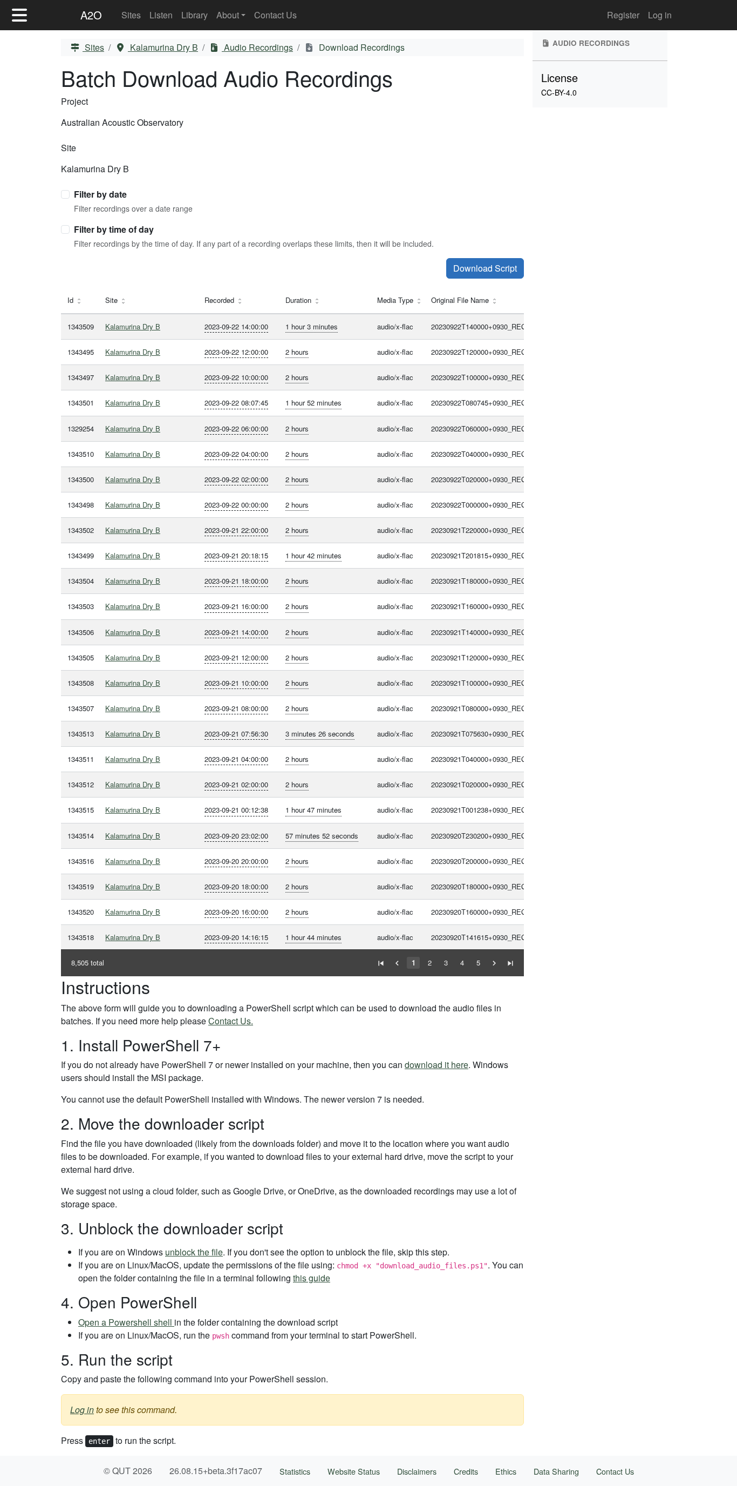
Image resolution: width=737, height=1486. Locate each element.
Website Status (353, 1471)
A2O (91, 15)
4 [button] (462, 962)
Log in (660, 15)
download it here (436, 1064)
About (227, 15)
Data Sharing (556, 1471)
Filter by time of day (114, 229)
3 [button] (446, 962)
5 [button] (478, 962)
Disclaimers (416, 1471)
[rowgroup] (292, 632)
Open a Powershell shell (126, 1322)
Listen (161, 15)
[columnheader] (80, 300)
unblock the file (194, 1252)
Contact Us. (230, 1021)
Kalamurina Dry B (163, 47)
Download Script (485, 268)
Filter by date (100, 194)
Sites (131, 15)
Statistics (294, 1471)
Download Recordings (361, 47)
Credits (466, 1471)
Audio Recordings (257, 47)
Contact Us (275, 15)
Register (623, 15)
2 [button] (430, 962)
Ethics (505, 1471)
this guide (311, 1278)
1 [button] (413, 962)
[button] (380, 963)
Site (68, 147)
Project (74, 101)
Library (194, 15)
